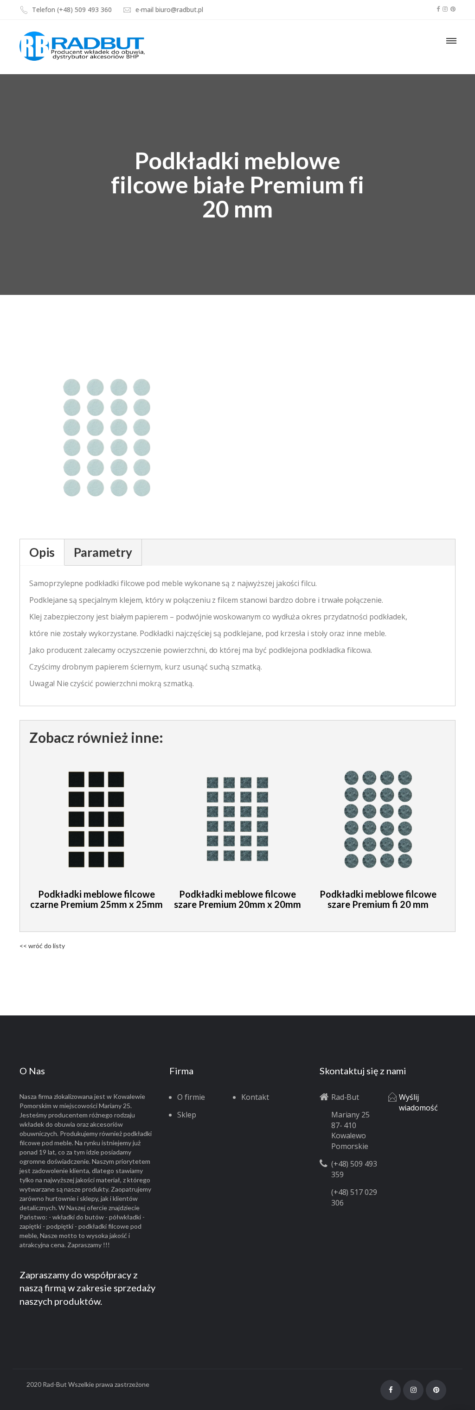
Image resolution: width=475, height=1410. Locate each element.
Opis (42, 552)
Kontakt (255, 1097)
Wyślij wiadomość (418, 1102)
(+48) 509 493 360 (84, 9)
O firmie (191, 1097)
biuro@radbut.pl (179, 9)
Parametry (103, 552)
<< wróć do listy (42, 946)
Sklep (186, 1115)
